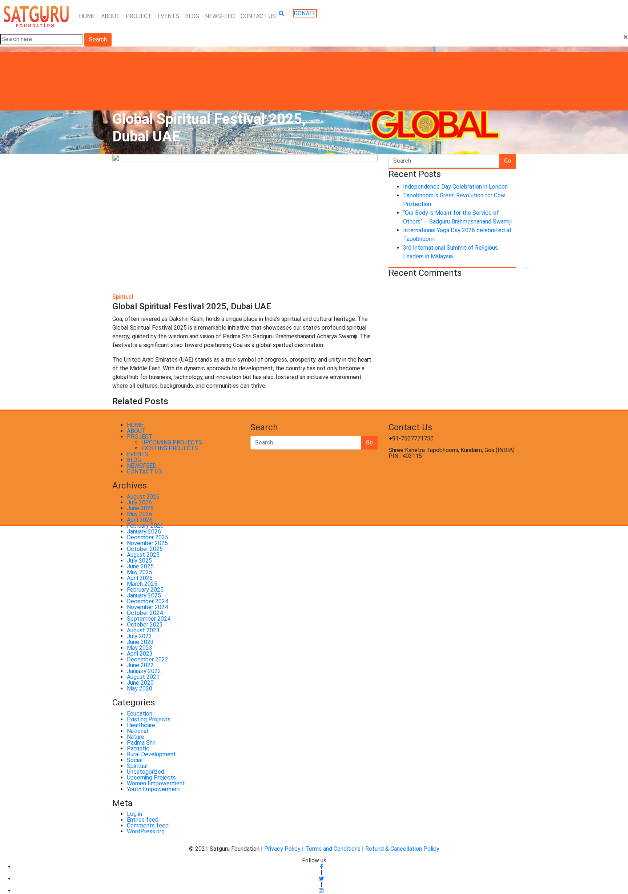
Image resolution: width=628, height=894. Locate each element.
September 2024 (148, 618)
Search (98, 39)
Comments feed (148, 825)
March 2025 (142, 583)
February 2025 (145, 589)
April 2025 (140, 578)
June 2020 (140, 682)
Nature (135, 736)
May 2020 (139, 688)
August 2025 (143, 554)
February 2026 (145, 525)
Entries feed (142, 819)
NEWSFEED (220, 16)
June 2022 (140, 665)
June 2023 (140, 642)
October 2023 (145, 624)
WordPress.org (146, 831)
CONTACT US (258, 16)
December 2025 (147, 537)
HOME (87, 16)
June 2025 (140, 566)
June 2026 (140, 508)
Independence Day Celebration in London (455, 186)
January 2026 (144, 531)
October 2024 (145, 612)
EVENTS (168, 16)
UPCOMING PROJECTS (171, 442)
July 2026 (139, 502)
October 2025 (145, 548)
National (137, 731)
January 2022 (144, 671)
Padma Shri (141, 742)
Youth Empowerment (153, 789)
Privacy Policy (282, 848)
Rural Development (151, 754)
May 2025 (139, 572)
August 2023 (143, 630)
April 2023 (140, 653)
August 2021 (143, 676)
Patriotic (138, 748)
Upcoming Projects (151, 777)
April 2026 (140, 519)
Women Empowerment (156, 783)
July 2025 (139, 560)
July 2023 (139, 636)
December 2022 (147, 659)
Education (139, 713)
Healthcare (141, 725)
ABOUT (110, 16)
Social (134, 760)
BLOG (192, 16)
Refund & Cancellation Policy (402, 848)
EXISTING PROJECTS (169, 448)
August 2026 (143, 496)
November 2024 (147, 607)
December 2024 (147, 601)
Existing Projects (148, 719)
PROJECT (139, 16)
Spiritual (122, 296)
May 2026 (139, 514)
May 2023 (139, 647)
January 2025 (144, 595)
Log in (134, 813)
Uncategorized (145, 771)
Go (507, 160)
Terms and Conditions (333, 848)
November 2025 (147, 543)
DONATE (305, 13)
